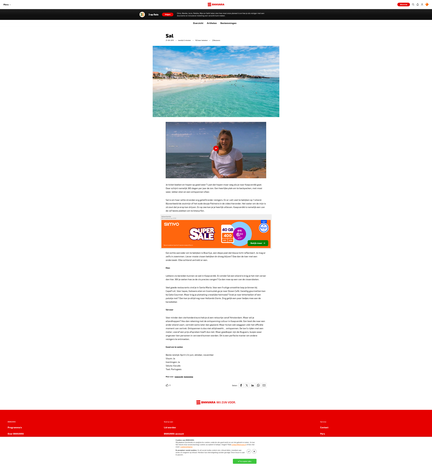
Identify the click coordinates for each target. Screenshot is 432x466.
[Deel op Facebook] (241, 385)
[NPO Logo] (427, 4)
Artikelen (212, 23)
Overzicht (198, 23)
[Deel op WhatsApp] (258, 385)
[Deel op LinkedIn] (252, 385)
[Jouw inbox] (417, 4)
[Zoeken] (413, 4)
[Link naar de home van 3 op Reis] (142, 14)
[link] (179, 376)
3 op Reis (153, 14)
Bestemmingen (228, 23)
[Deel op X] (247, 385)
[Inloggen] (422, 4)
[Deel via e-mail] (264, 385)
